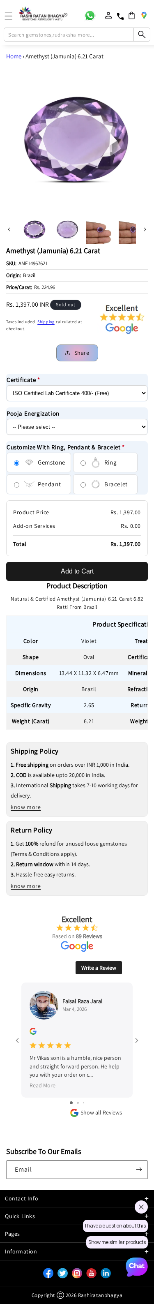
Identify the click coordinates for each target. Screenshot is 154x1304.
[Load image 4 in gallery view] (133, 229)
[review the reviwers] (33, 1032)
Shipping (46, 321)
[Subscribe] (139, 1169)
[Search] (141, 34)
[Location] (144, 15)
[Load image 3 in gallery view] (100, 229)
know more (26, 807)
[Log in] (108, 15)
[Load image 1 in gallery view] (34, 229)
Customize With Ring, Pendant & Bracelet (66, 447)
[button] (131, 15)
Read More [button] (42, 1085)
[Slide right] (145, 229)
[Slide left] (9, 229)
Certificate (23, 380)
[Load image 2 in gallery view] (67, 229)
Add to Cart (77, 571)
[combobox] (76, 34)
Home (13, 56)
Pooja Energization (33, 413)
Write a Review (98, 967)
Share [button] (82, 352)
